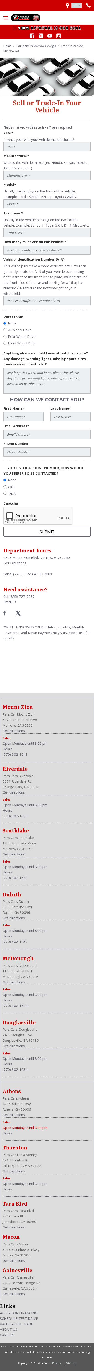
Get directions (14, 730)
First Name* (13, 408)
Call (10, 486)
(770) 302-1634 (15, 1069)
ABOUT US (8, 1329)
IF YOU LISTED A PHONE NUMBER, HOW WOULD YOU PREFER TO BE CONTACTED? (43, 470)
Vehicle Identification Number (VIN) (34, 259)
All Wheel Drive (19, 329)
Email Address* (16, 426)
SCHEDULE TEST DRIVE (19, 1318)
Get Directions (14, 563)
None (12, 323)
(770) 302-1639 (15, 877)
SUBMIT (47, 531)
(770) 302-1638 (15, 816)
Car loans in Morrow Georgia (36, 46)
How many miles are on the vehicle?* (34, 241)
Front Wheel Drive (22, 343)
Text (12, 493)
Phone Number (16, 443)
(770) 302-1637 (15, 941)
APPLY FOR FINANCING (18, 1313)
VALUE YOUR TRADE (16, 1324)
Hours (47, 574)
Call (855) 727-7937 (19, 596)
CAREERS (7, 1335)
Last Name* (60, 408)
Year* (8, 132)
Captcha (10, 503)
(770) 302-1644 (15, 1005)
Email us (9, 602)
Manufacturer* (16, 156)
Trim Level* (13, 213)
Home (7, 46)
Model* (9, 184)
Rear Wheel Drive (22, 336)
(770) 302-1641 (25, 574)
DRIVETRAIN (13, 316)
